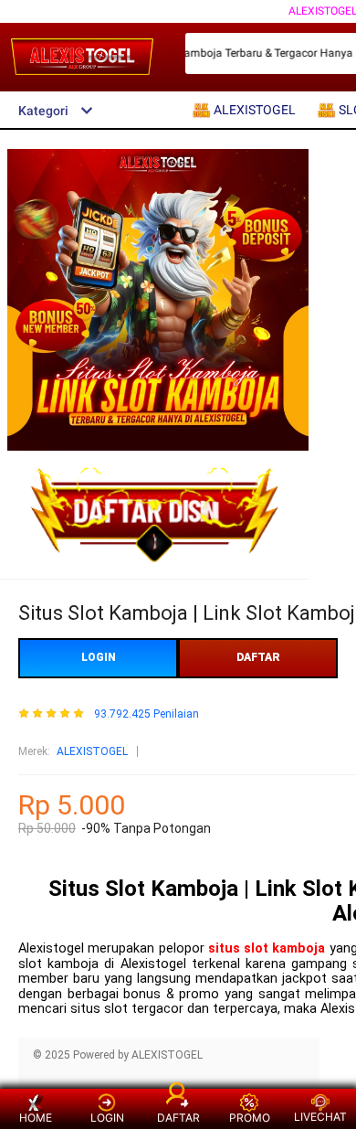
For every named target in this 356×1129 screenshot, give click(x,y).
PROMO (249, 1117)
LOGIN (98, 657)
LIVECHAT (320, 1117)
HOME (35, 1117)
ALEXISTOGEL (92, 751)
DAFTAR (258, 657)
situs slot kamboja (267, 948)
